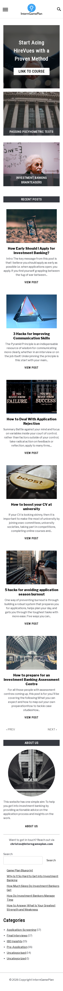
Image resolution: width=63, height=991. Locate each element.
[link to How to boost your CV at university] (31, 482)
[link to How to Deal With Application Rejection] (31, 397)
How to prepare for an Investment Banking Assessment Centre (31, 679)
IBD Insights (14, 941)
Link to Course (31, 71)
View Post (31, 282)
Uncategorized (16, 958)
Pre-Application (17, 947)
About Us (31, 826)
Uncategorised (16, 952)
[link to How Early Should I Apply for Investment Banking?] (31, 226)
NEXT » (52, 729)
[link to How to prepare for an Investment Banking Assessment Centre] (31, 653)
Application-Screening (21, 929)
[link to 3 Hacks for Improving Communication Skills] (31, 311)
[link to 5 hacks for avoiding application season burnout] (31, 567)
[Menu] (5, 10)
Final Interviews (17, 935)
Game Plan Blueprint (20, 870)
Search (8, 854)
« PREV (10, 729)
